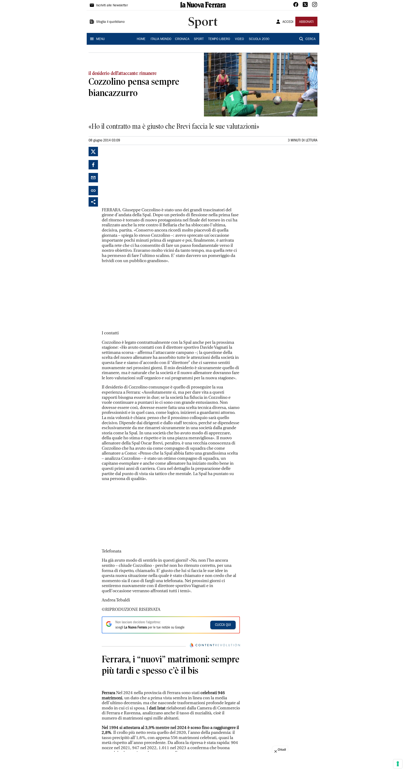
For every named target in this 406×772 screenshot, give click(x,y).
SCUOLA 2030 (259, 39)
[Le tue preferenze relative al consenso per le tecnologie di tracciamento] (397, 763)
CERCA (310, 39)
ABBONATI (306, 22)
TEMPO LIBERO (219, 39)
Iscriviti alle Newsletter (112, 5)
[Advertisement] (137, 176)
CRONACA (182, 39)
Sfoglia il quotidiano (110, 22)
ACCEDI (287, 22)
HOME (141, 39)
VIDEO (239, 39)
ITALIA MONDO (161, 39)
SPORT (199, 39)
